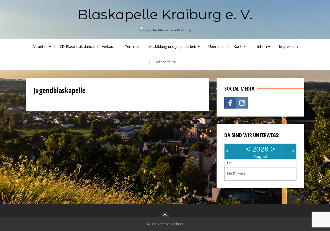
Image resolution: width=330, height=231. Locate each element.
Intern (262, 46)
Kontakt (240, 46)
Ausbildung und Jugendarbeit (172, 46)
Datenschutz (165, 61)
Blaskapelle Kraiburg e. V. (165, 14)
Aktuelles (39, 46)
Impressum (288, 46)
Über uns (215, 46)
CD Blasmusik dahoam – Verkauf (87, 46)
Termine (132, 46)
